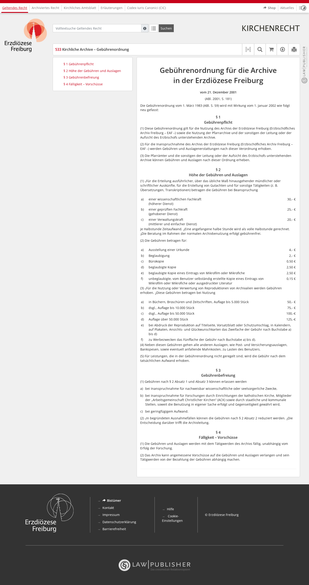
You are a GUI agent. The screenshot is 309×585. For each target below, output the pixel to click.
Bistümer (114, 500)
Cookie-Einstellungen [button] (172, 518)
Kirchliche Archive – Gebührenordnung (92, 49)
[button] (302, 8)
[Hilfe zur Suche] (144, 28)
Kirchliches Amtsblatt (80, 8)
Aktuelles (287, 8)
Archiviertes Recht (45, 8)
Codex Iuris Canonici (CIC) (146, 8)
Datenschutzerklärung (119, 522)
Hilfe (170, 509)
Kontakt (108, 508)
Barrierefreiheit (114, 529)
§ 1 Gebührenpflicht (79, 64)
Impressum (111, 515)
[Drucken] (294, 49)
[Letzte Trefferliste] (153, 28)
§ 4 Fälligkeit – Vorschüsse (83, 84)
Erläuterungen (112, 8)
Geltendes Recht (14, 8)
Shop (272, 8)
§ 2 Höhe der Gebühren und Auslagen (92, 71)
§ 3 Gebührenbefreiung (81, 77)
